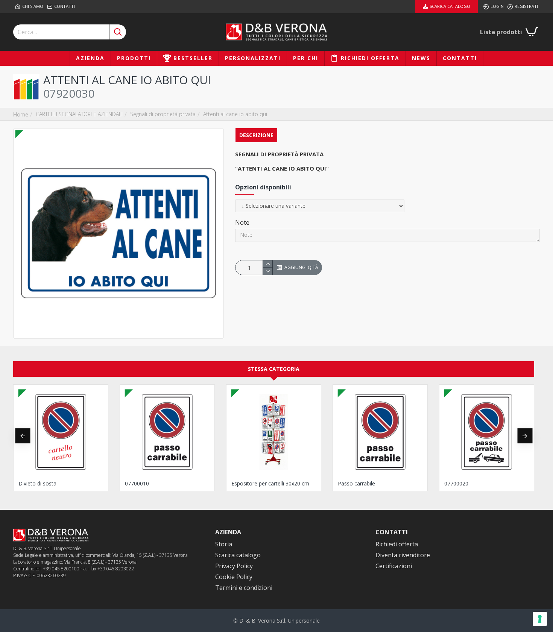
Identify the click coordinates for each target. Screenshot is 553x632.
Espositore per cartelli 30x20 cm (270, 483)
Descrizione (256, 135)
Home (20, 114)
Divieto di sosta (37, 483)
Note (242, 222)
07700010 (137, 483)
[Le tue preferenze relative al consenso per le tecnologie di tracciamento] (540, 619)
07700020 (456, 483)
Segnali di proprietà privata (163, 114)
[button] (22, 435)
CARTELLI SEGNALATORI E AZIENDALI (79, 114)
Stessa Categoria (273, 368)
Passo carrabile (356, 483)
